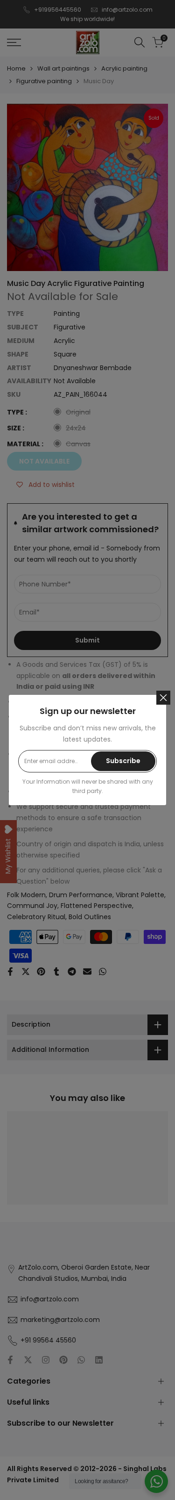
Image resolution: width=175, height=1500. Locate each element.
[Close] (163, 698)
